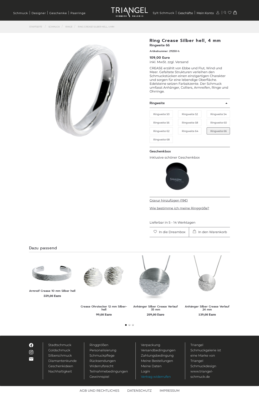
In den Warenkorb (212, 232)
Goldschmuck (59, 350)
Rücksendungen (103, 361)
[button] (140, 90)
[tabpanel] (52, 276)
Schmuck (20, 13)
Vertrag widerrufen (156, 377)
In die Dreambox (172, 232)
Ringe (68, 26)
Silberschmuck (60, 355)
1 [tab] (127, 326)
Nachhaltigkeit (60, 371)
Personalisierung (103, 350)
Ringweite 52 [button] (190, 114)
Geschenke (58, 13)
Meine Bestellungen (157, 361)
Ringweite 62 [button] (161, 131)
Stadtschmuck (59, 345)
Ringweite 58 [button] (190, 122)
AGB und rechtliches (99, 391)
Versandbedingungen (158, 350)
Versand (181, 62)
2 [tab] (130, 326)
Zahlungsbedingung (157, 355)
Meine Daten (151, 366)
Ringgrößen (99, 345)
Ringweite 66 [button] (218, 131)
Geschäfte (185, 13)
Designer (39, 13)
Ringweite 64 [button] (190, 131)
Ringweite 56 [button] (161, 122)
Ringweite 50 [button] (161, 114)
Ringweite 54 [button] (218, 114)
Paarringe (78, 13)
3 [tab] (134, 326)
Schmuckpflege (102, 355)
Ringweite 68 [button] (161, 139)
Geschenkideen (60, 366)
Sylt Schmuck (163, 13)
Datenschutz (139, 391)
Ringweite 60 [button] (218, 122)
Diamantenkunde (62, 361)
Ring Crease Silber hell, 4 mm (96, 26)
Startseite (35, 26)
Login (145, 371)
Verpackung (150, 345)
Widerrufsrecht (101, 366)
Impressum (170, 391)
